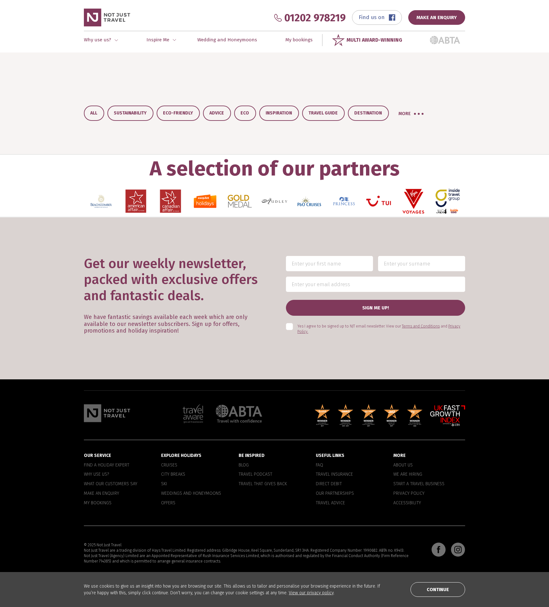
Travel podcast (255, 474)
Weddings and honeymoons (191, 493)
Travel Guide (323, 113)
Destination (368, 113)
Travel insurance (334, 474)
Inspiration (279, 113)
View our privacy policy (311, 593)
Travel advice (330, 502)
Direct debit (329, 484)
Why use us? (96, 474)
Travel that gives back (263, 484)
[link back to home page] (107, 413)
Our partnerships (335, 493)
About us (403, 465)
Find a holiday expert (106, 465)
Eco (245, 113)
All (93, 113)
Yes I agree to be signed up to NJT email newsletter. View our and (378, 329)
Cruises (169, 465)
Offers (168, 502)
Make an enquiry (101, 493)
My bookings (299, 40)
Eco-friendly (178, 113)
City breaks (173, 474)
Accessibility (407, 502)
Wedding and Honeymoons (227, 40)
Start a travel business (418, 484)
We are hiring (407, 474)
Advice (216, 113)
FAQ (319, 465)
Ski (164, 484)
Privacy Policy (408, 493)
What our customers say (110, 484)
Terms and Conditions (421, 326)
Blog (244, 465)
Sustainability (130, 113)
